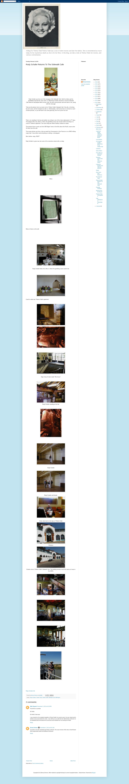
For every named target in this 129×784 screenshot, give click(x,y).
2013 (96, 100)
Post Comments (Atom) (37, 763)
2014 (96, 98)
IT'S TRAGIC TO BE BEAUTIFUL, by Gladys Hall (99, 144)
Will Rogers (57, 697)
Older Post (72, 760)
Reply (31, 722)
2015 (96, 96)
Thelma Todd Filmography (99, 195)
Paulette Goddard (99, 188)
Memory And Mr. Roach (99, 191)
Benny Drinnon (34, 727)
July (97, 117)
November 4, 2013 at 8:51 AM (47, 727)
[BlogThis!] (48, 695)
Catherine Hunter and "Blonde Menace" (99, 166)
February (98, 127)
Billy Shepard (33, 706)
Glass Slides (99, 150)
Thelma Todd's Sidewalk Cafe (48, 697)
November (99, 107)
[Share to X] (49, 695)
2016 (96, 94)
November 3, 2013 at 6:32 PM (44, 706)
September (99, 111)
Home (51, 760)
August (98, 115)
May (97, 121)
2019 (96, 88)
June (97, 119)
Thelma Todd (39, 697)
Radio (97, 170)
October (98, 109)
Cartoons (98, 148)
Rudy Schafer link (30, 691)
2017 (96, 92)
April (97, 123)
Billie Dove (98, 129)
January (98, 206)
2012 (96, 102)
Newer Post (29, 760)
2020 (96, 86)
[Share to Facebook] (51, 695)
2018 (96, 90)
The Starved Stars (99, 177)
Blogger (93, 772)
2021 (96, 84)
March (98, 125)
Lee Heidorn (99, 139)
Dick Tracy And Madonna (99, 173)
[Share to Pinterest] (53, 695)
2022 (96, 82)
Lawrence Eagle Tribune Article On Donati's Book (99, 134)
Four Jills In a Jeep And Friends (99, 154)
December (98, 104)
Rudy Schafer (33, 697)
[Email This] (46, 695)
